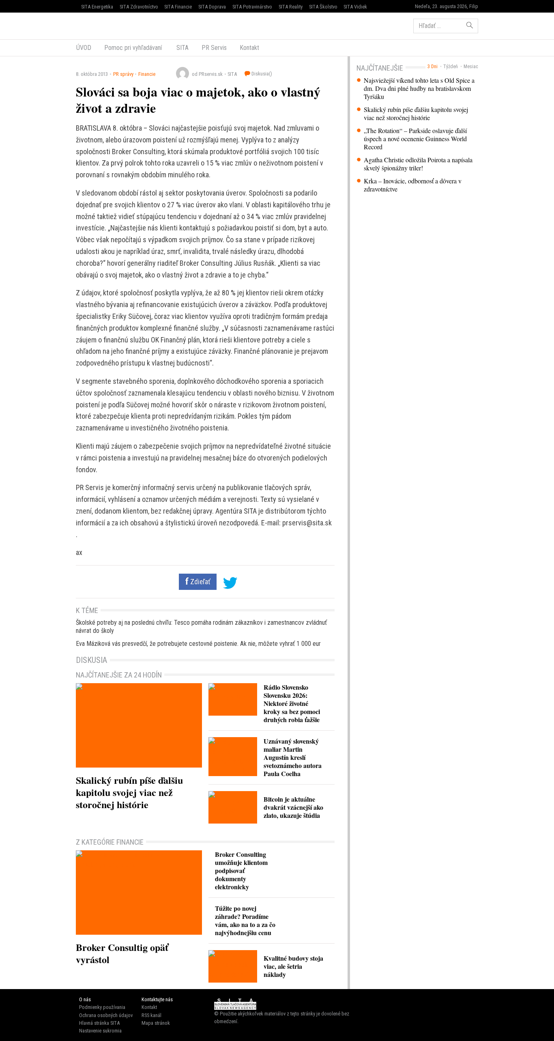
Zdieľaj (100, 25)
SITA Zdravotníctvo (139, 7)
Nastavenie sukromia (100, 1031)
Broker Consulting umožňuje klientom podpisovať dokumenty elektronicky (241, 870)
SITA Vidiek (355, 7)
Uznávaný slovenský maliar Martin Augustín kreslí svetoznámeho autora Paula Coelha (293, 757)
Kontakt (249, 48)
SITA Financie (178, 7)
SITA (182, 48)
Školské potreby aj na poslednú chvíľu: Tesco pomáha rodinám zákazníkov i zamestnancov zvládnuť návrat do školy (201, 626)
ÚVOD (83, 48)
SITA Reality (291, 7)
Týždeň (450, 66)
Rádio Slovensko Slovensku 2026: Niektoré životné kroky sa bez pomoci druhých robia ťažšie (292, 703)
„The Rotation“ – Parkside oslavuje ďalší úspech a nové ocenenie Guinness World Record (415, 139)
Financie (146, 74)
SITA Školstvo (323, 7)
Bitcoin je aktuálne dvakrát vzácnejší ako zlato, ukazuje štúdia (293, 807)
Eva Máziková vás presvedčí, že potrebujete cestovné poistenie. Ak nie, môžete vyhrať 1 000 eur (198, 643)
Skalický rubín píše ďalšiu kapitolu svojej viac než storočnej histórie (416, 113)
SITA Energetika (97, 7)
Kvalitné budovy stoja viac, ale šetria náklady (293, 966)
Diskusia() (261, 74)
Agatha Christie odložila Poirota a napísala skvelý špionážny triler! (418, 164)
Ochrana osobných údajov (106, 1015)
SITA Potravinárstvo (252, 7)
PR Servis (214, 48)
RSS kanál (151, 1015)
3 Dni (432, 66)
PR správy (123, 74)
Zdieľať (199, 582)
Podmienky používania (102, 1007)
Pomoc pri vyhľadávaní (133, 48)
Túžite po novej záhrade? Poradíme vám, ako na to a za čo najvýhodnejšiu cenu (245, 920)
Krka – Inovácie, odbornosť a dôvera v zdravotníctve (413, 185)
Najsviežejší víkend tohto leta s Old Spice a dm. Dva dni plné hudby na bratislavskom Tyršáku (419, 88)
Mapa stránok (156, 1023)
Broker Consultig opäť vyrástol (122, 953)
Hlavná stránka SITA (99, 1023)
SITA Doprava (212, 7)
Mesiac (471, 66)
